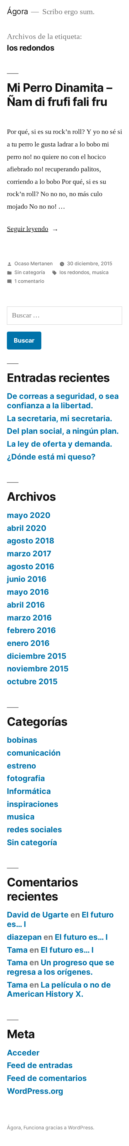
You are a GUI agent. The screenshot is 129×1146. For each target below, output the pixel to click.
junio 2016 (26, 579)
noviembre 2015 (38, 668)
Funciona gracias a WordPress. (58, 1128)
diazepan (24, 937)
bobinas (22, 740)
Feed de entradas (40, 1065)
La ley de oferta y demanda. (59, 444)
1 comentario (29, 281)
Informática (29, 791)
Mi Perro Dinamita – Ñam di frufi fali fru (59, 94)
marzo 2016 (29, 617)
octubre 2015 (32, 681)
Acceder (23, 1052)
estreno (21, 765)
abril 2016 (26, 604)
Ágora (17, 11)
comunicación (33, 753)
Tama (17, 950)
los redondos (74, 272)
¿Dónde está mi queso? (51, 456)
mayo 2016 (28, 592)
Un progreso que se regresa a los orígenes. (60, 967)
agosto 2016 (30, 566)
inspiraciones (32, 804)
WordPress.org (35, 1091)
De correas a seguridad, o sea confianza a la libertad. (63, 400)
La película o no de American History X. (59, 989)
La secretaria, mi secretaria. (59, 418)
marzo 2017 (29, 553)
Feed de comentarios (47, 1078)
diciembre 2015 (36, 656)
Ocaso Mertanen (33, 264)
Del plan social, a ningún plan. (63, 431)
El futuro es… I (81, 937)
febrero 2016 (31, 630)
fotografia (26, 778)
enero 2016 (28, 643)
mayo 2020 (28, 515)
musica (100, 272)
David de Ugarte (38, 914)
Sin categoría (29, 272)
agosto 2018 (30, 540)
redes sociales (34, 829)
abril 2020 (26, 528)
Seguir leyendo (33, 228)
